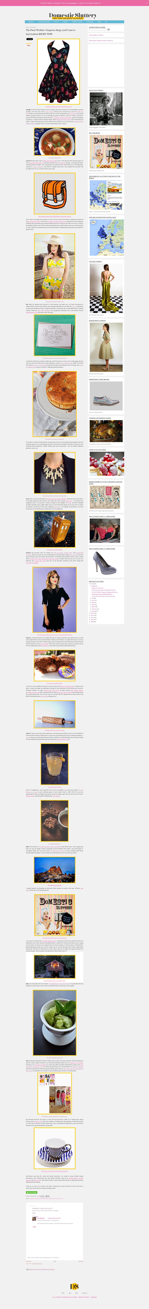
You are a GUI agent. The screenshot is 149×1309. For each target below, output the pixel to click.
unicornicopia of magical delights (56, 499)
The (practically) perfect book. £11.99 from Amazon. (54, 938)
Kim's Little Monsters (44, 310)
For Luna (74, 306)
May (93, 602)
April (93, 604)
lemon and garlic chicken (64, 692)
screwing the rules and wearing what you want (44, 559)
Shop (70, 1293)
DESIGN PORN (77, 22)
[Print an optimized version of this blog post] (31, 1193)
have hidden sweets (76, 690)
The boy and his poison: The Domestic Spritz (103, 590)
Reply (33, 1213)
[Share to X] (45, 1196)
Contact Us (84, 1293)
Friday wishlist (44, 696)
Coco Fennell (44, 644)
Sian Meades (41, 1218)
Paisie (69, 503)
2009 (92, 621)
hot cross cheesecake (39, 365)
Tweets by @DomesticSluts (96, 35)
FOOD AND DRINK (44, 22)
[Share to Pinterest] (49, 1196)
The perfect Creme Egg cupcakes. (54, 683)
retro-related (74, 555)
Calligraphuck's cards (32, 312)
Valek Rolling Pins (62, 739)
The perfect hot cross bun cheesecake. (54, 439)
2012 (92, 615)
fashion (36, 1198)
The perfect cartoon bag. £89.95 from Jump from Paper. (54, 216)
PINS (99, 22)
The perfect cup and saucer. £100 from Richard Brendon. (54, 1171)
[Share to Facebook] (47, 1196)
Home (55, 1261)
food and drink (42, 1198)
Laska (65, 790)
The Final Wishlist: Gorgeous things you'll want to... (105, 592)
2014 (92, 584)
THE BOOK (90, 22)
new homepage (72, 3)
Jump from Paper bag (34, 221)
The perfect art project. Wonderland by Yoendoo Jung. (54, 1116)
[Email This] (41, 1196)
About (76, 1293)
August (94, 586)
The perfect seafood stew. (54, 157)
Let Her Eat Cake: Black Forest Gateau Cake (103, 596)
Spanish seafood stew (36, 163)
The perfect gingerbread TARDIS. (54, 549)
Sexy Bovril (62, 163)
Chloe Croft (37, 1180)
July (93, 598)
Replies (36, 1216)
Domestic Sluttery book (49, 941)
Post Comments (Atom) (37, 1263)
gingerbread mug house (58, 851)
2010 (92, 619)
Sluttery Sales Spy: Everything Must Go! (102, 594)
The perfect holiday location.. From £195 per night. (54, 980)
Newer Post (28, 1261)
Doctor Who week (40, 561)
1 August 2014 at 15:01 (46, 1208)
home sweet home (56, 1198)
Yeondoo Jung (38, 1121)
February (94, 609)
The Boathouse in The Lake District (59, 984)
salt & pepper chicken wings (63, 553)
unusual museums (78, 1067)
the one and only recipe (67, 686)
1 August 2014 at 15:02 (54, 1218)
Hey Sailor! (72, 113)
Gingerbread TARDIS (32, 563)
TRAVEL (65, 22)
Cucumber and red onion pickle (62, 118)
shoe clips (69, 501)
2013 (92, 613)
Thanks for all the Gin (97, 588)
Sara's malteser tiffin (66, 363)
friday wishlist (49, 1198)
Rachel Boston (73, 1178)
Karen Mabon (45, 646)
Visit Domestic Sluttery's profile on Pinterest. (101, 40)
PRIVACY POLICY (84, 1297)
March (94, 606)
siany (62, 1198)
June (93, 600)
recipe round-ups (38, 167)
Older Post (81, 1261)
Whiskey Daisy (30, 796)
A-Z (106, 22)
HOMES (31, 22)
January (94, 611)
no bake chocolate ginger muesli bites (50, 847)
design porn (31, 1198)
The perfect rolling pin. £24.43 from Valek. (55, 730)
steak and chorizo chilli (49, 161)
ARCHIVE (94, 1297)
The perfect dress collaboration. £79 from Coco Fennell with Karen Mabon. (54, 634)
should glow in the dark (51, 690)
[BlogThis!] (43, 1196)
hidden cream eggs (33, 692)
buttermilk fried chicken (64, 119)
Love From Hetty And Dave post (57, 221)
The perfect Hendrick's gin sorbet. (55, 1057)
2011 (92, 617)
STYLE (56, 22)
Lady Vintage (49, 112)
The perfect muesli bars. (54, 843)
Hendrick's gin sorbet (76, 1063)
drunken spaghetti (40, 1065)
